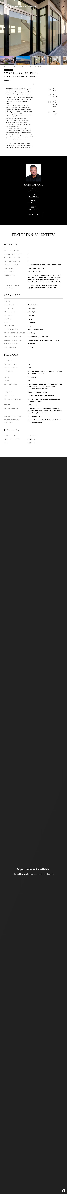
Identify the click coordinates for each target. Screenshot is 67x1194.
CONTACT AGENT (33, 214)
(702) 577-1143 (34, 197)
